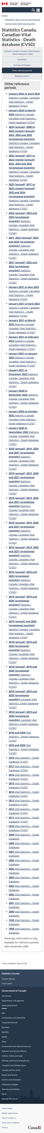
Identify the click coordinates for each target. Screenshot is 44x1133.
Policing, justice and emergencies (15, 1060)
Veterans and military (10, 1089)
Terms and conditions (11, 1123)
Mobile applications (10, 1113)
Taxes (4, 1041)
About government (9, 1005)
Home (4, 15)
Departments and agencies (13, 1001)
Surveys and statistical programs (20, 23)
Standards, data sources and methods (22, 19)
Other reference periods (22, 70)
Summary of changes (22, 65)
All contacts (6, 996)
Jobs (3, 1013)
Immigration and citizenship (13, 1018)
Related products (22, 76)
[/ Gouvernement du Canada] (16, 4)
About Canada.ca (9, 1118)
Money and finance (10, 1075)
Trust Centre (7, 983)
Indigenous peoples (10, 1084)
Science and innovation (11, 1080)
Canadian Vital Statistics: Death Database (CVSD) (23, 699)
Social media (7, 1108)
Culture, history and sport (12, 1056)
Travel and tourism (9, 1022)
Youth (4, 1094)
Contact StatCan (8, 979)
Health (4, 1037)
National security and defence (14, 1051)
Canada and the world (11, 1070)
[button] (22, 10)
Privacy (5, 1127)
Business (5, 1027)
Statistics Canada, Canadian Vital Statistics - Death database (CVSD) (22, 52)
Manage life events (9, 1099)
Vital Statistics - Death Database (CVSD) (24, 736)
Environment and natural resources (16, 1046)
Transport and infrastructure (14, 1065)
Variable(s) (22, 59)
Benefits (5, 1032)
